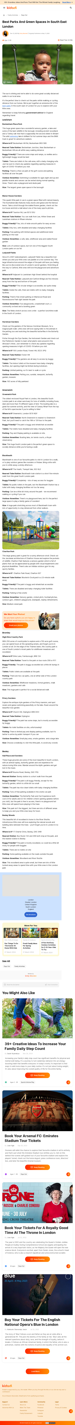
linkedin (40, 1413)
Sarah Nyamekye (13, 1054)
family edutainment (26, 1413)
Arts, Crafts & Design (11, 940)
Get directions (31, 914)
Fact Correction (53, 984)
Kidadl (4, 15)
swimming (14, 136)
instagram (41, 1410)
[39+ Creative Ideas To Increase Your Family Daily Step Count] (37, 1018)
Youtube (40, 1416)
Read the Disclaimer (13, 984)
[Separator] (71, 1411)
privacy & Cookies (61, 1407)
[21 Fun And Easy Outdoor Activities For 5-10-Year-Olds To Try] (49, 932)
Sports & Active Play (47, 940)
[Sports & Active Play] (6, 1174)
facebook (41, 1405)
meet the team (25, 1407)
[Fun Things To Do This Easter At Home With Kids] (12, 932)
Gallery (9, 82)
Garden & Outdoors (29, 940)
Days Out (7, 966)
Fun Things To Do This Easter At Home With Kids (11, 945)
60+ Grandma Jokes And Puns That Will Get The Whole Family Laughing (32, 2)
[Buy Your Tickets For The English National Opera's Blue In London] (37, 1294)
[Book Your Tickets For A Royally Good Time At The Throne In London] (37, 1202)
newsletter (23, 1410)
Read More (66, 2)
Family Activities (13, 15)
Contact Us (6, 1405)
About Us (23, 1405)
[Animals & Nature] (6, 1082)
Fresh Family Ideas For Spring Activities (30, 945)
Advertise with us (8, 1407)
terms (57, 1405)
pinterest (40, 1407)
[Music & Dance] (6, 1358)
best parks (6, 106)
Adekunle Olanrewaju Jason (17, 1329)
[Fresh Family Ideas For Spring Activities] (31, 932)
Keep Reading (39, 1075)
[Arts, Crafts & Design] (6, 1266)
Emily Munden (24, 33)
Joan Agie (10, 1146)
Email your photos (16, 625)
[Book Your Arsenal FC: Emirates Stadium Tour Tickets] (37, 1110)
